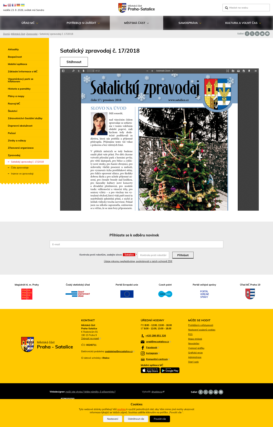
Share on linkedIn (257, 33)
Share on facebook (247, 33)
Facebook (152, 347)
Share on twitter (252, 33)
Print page (267, 33)
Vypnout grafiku (196, 348)
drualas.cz (158, 391)
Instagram (153, 353)
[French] (14, 5)
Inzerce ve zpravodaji (22, 173)
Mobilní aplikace (17, 64)
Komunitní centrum (158, 359)
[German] (18, 5)
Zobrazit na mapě (91, 338)
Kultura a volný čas (237, 24)
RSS (190, 334)
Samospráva (180, 24)
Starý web (193, 361)
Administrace (194, 357)
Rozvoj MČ (14, 103)
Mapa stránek (195, 339)
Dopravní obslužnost (20, 125)
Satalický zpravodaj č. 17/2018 (27, 161)
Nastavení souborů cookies (201, 329)
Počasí (12, 133)
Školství (12, 111)
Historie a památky (19, 88)
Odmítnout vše (136, 418)
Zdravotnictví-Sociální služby (25, 118)
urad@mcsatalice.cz (158, 341)
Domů (6, 33)
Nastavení (112, 418)
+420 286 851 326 (156, 335)
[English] (9, 5)
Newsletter (193, 343)
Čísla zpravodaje (20, 167)
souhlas (121, 409)
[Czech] (5, 5)
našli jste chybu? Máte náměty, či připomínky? (90, 391)
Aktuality (13, 49)
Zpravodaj (32, 33)
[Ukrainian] (23, 5)
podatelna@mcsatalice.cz (119, 351)
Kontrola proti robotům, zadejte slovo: (108, 254)
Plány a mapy (16, 96)
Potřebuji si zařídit (76, 24)
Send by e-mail (262, 33)
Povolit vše (160, 418)
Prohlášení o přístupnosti (200, 325)
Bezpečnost (15, 56)
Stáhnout (74, 62)
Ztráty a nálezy (17, 140)
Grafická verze (195, 352)
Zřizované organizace (21, 147)
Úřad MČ (19, 24)
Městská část (127, 24)
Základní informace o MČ (23, 71)
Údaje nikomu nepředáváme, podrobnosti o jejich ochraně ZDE (138, 261)
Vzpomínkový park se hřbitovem (20, 80)
